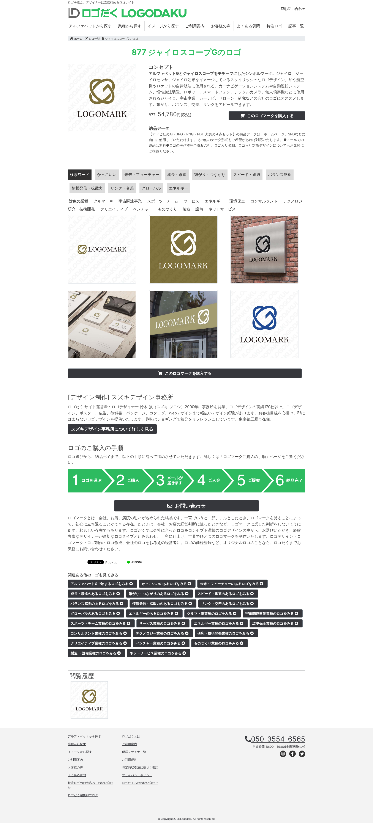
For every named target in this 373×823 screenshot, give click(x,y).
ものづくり (167, 209)
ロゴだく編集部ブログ (83, 795)
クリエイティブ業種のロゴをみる (97, 643)
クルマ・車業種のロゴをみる (210, 613)
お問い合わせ (294, 8)
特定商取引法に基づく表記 (140, 767)
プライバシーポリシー (137, 775)
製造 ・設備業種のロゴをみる (94, 653)
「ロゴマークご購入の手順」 (244, 456)
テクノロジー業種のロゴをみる (160, 633)
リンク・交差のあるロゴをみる (225, 603)
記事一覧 (296, 26)
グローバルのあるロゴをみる (93, 613)
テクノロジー (294, 201)
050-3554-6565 (278, 739)
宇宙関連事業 (130, 201)
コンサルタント (264, 201)
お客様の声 (221, 26)
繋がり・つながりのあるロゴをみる (157, 593)
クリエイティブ (114, 209)
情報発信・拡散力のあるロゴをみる (160, 603)
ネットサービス (222, 209)
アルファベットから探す (90, 26)
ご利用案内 (195, 26)
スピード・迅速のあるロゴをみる (224, 593)
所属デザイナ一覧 (134, 752)
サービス (191, 201)
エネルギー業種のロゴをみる (217, 623)
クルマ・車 (103, 201)
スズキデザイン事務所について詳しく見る (112, 429)
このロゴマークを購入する (270, 115)
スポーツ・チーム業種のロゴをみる (99, 623)
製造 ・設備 (193, 209)
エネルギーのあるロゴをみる (152, 613)
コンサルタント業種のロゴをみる (97, 633)
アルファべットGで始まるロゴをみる (100, 584)
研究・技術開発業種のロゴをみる (224, 633)
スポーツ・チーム (162, 201)
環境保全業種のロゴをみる (273, 623)
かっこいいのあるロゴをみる (165, 584)
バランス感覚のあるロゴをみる (95, 603)
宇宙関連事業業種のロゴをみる (270, 613)
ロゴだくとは (131, 736)
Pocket (111, 562)
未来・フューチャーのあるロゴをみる (230, 584)
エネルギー (214, 201)
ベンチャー (142, 209)
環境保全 (237, 201)
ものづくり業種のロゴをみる (217, 643)
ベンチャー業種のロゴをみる (159, 643)
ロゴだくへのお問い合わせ (140, 783)
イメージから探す (163, 26)
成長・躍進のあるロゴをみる (93, 593)
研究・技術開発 (81, 209)
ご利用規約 (129, 759)
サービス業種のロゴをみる (160, 623)
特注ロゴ (274, 26)
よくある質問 (248, 26)
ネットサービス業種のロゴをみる (156, 653)
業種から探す (129, 26)
